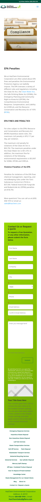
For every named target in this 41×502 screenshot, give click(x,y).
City (20, 273)
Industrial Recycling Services (19, 456)
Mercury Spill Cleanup (19, 463)
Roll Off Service (13, 449)
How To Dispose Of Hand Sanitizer (19, 471)
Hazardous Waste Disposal (19, 434)
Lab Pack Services (19, 442)
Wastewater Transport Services (19, 453)
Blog (15, 481)
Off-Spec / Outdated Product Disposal (19, 467)
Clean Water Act (28, 91)
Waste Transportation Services (19, 445)
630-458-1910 (20, 496)
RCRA (7, 112)
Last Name (20, 254)
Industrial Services (11, 460)
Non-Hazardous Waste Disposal (19, 438)
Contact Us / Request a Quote (19, 485)
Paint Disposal (25, 449)
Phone (20, 292)
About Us (22, 481)
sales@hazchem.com (12, 203)
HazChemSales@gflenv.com (20, 499)
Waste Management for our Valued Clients (19, 478)
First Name (20, 244)
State (20, 283)
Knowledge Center (19, 474)
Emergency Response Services (19, 431)
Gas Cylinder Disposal (27, 460)
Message (20, 320)
